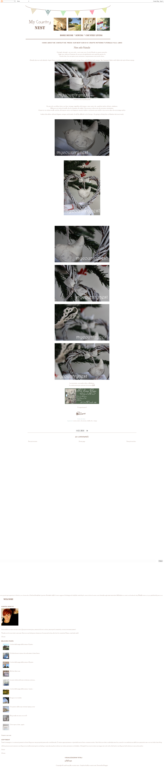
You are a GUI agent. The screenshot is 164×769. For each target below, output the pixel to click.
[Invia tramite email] (77, 430)
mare (109, 595)
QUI (93, 385)
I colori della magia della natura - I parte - (21, 689)
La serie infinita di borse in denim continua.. (22, 680)
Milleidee (119, 595)
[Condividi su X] (80, 430)
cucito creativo (76, 421)
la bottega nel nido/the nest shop (73, 595)
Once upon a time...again (17, 725)
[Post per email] (87, 430)
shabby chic (90, 421)
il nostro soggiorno (59, 595)
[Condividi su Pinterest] (83, 430)
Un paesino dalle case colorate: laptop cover (22, 707)
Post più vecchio (131, 441)
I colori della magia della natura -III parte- (21, 662)
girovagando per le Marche (13, 595)
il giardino (43, 595)
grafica (21, 595)
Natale (140, 595)
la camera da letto (88, 595)
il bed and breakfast (34, 595)
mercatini (113, 595)
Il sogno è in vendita (16, 698)
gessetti (4, 595)
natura (144, 595)
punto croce (160, 595)
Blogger (105, 765)
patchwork (154, 595)
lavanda (102, 595)
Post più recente (32, 441)
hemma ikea (26, 595)
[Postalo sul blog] (78, 430)
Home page (82, 441)
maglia (106, 595)
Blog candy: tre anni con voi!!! (18, 716)
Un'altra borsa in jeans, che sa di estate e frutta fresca (25, 653)
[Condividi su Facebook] (82, 430)
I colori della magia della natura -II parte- (21, 644)
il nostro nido (50, 595)
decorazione (84, 421)
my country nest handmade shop (130, 595)
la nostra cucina (96, 595)
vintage (95, 421)
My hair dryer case (15, 671)
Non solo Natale (82, 48)
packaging (148, 595)
